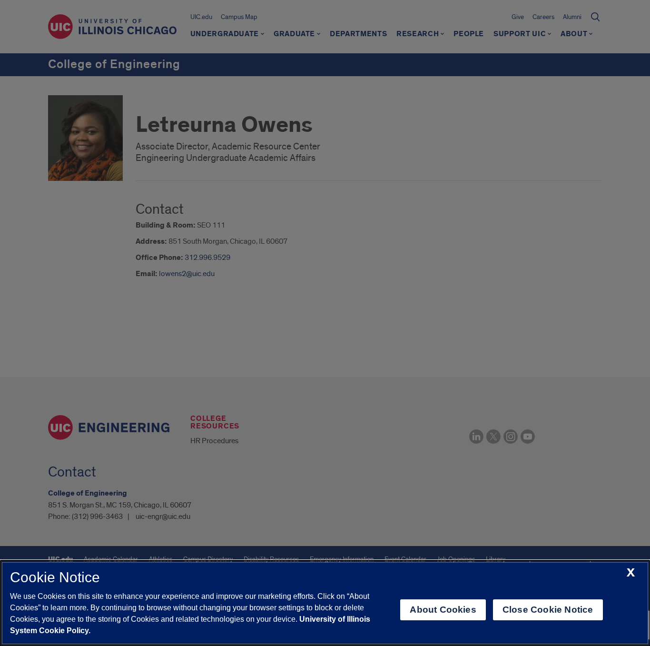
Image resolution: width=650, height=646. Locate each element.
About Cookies (443, 610)
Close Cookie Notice (547, 610)
